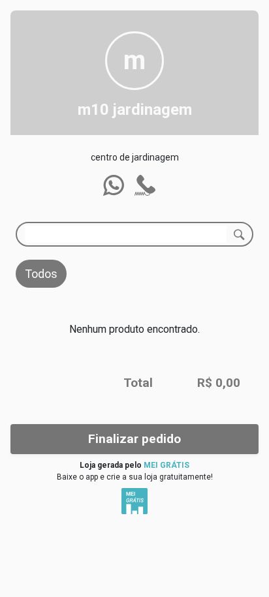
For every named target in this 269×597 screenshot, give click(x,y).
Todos (41, 274)
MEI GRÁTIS (166, 465)
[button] (113, 185)
